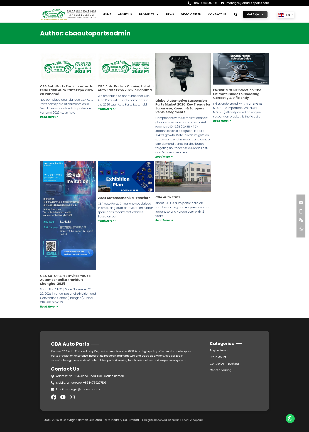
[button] (236, 14)
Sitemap (174, 420)
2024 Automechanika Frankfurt (124, 198)
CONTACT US (217, 14)
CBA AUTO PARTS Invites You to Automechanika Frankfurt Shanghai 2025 (65, 279)
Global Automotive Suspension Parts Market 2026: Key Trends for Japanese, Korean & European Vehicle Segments (182, 106)
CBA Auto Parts (167, 197)
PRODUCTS (146, 14)
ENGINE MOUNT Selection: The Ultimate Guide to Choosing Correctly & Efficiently (237, 94)
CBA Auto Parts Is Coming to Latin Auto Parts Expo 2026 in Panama (126, 88)
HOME (107, 14)
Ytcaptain (196, 420)
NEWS (170, 14)
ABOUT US (125, 14)
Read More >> (49, 117)
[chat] (290, 418)
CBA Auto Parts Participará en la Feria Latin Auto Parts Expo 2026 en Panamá (66, 90)
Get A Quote (255, 14)
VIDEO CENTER (191, 14)
